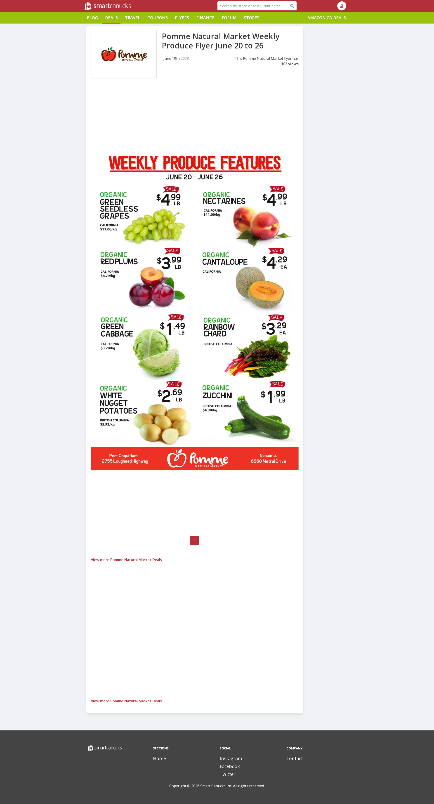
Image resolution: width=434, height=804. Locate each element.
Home (159, 758)
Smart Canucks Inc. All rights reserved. (232, 785)
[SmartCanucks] (85, 6)
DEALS (111, 17)
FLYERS (182, 17)
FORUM (229, 17)
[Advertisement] (195, 119)
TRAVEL (132, 17)
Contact (294, 758)
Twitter (228, 774)
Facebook (230, 766)
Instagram (231, 758)
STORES (251, 17)
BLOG (92, 17)
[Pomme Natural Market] (123, 54)
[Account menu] (341, 5)
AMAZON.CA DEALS (326, 17)
